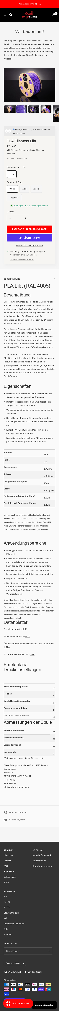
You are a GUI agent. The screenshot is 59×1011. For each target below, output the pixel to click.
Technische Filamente (14, 923)
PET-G (7, 902)
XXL (6, 918)
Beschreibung (12, 279)
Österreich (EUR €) (13, 963)
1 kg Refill (14, 197)
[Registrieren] (48, 951)
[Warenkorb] (53, 14)
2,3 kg (36, 189)
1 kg (24, 189)
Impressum (9, 871)
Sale (6, 929)
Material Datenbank (42, 855)
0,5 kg (12, 189)
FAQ (6, 866)
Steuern (22, 150)
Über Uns (8, 855)
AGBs (6, 882)
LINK (24, 629)
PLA (6, 896)
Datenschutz (10, 877)
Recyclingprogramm (42, 866)
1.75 (12, 174)
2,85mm (7, 934)
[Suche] (10, 14)
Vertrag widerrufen (44, 1005)
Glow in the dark (11, 913)
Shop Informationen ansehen (22, 259)
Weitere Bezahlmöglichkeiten (29, 245)
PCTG (7, 907)
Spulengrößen (39, 860)
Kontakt (7, 860)
